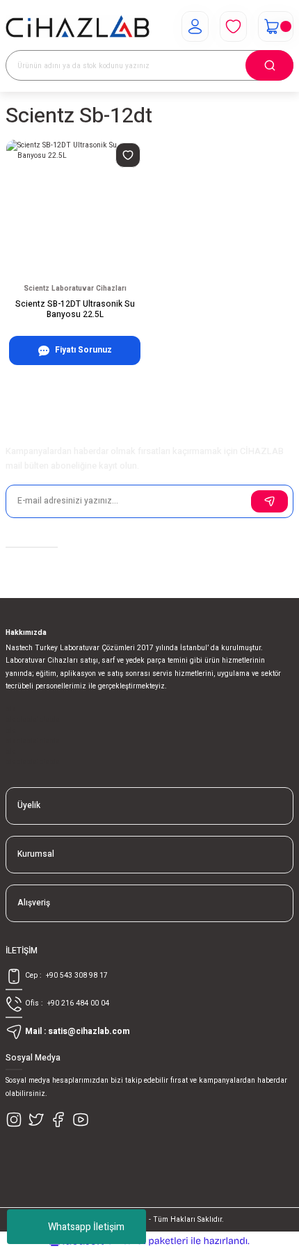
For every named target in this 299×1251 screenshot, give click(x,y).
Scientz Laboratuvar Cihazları (75, 288)
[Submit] (269, 501)
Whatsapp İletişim (86, 1227)
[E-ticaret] (147, 1241)
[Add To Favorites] (127, 155)
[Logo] (78, 27)
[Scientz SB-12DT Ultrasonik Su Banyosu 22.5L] (74, 208)
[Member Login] (195, 26)
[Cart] (275, 26)
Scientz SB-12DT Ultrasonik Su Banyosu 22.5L (75, 310)
